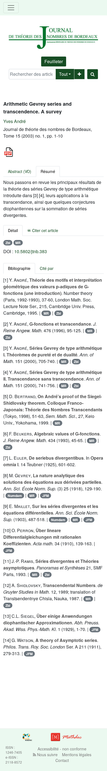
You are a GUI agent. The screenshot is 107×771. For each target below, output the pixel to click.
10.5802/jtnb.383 (30, 251)
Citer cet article (44, 230)
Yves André (14, 121)
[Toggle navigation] (11, 7)
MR (18, 242)
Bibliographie (19, 268)
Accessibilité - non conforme (62, 749)
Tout (63, 74)
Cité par (47, 268)
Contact (62, 760)
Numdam (15, 495)
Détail (13, 230)
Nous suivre (47, 754)
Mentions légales (76, 754)
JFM (45, 495)
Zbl (7, 242)
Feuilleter (53, 61)
